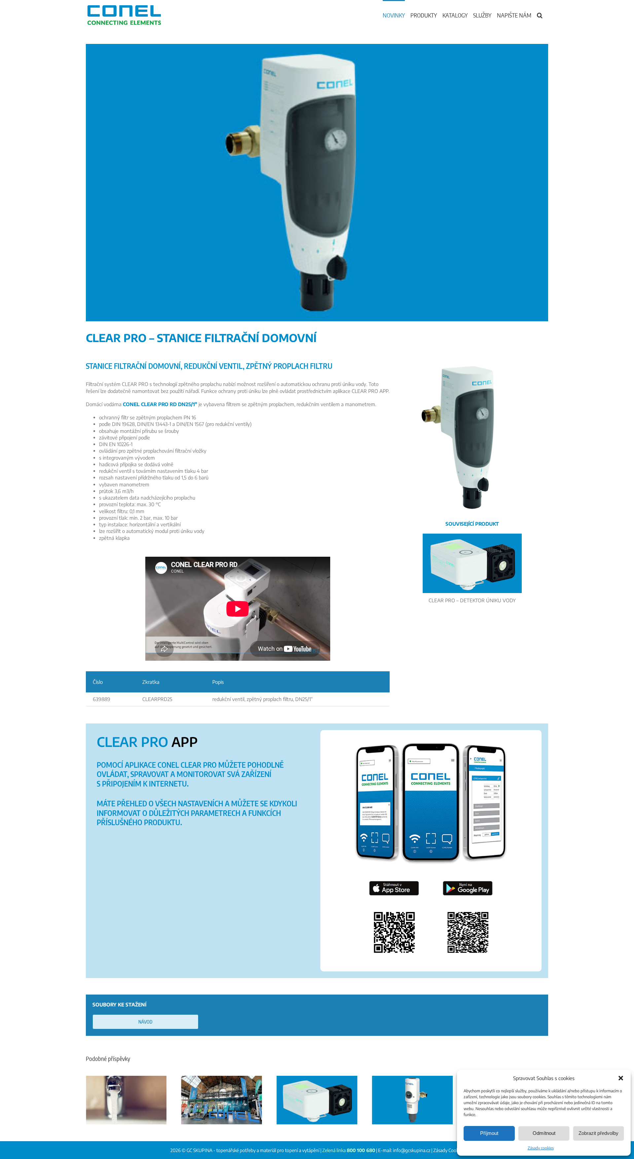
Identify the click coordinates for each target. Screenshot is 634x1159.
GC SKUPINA (199, 1150)
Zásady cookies (541, 1147)
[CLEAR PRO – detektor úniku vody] (221, 1100)
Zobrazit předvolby (598, 1133)
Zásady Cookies (448, 1150)
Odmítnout (544, 1133)
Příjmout (489, 1133)
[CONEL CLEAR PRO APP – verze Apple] (394, 902)
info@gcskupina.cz (411, 1150)
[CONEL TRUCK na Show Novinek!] (126, 1100)
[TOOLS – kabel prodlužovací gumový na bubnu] (412, 1100)
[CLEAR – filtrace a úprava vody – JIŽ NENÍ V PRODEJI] (317, 1100)
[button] (620, 1078)
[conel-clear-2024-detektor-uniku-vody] (472, 536)
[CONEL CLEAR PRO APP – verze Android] (467, 902)
